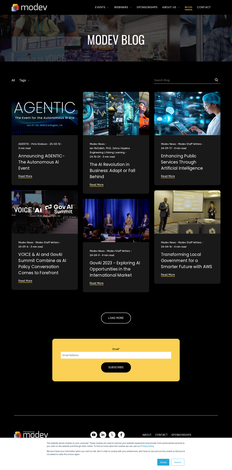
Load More (116, 318)
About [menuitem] (147, 434)
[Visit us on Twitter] (112, 434)
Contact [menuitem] (161, 434)
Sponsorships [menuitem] (181, 434)
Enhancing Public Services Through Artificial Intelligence (182, 162)
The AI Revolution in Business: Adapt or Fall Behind (112, 170)
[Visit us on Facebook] (121, 434)
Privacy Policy (147, 446)
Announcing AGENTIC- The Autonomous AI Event (41, 162)
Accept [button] (163, 462)
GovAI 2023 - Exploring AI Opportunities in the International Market (115, 269)
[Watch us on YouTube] (93, 434)
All (13, 80)
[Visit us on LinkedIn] (103, 434)
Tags (22, 80)
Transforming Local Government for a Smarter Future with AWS (186, 260)
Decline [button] (177, 462)
